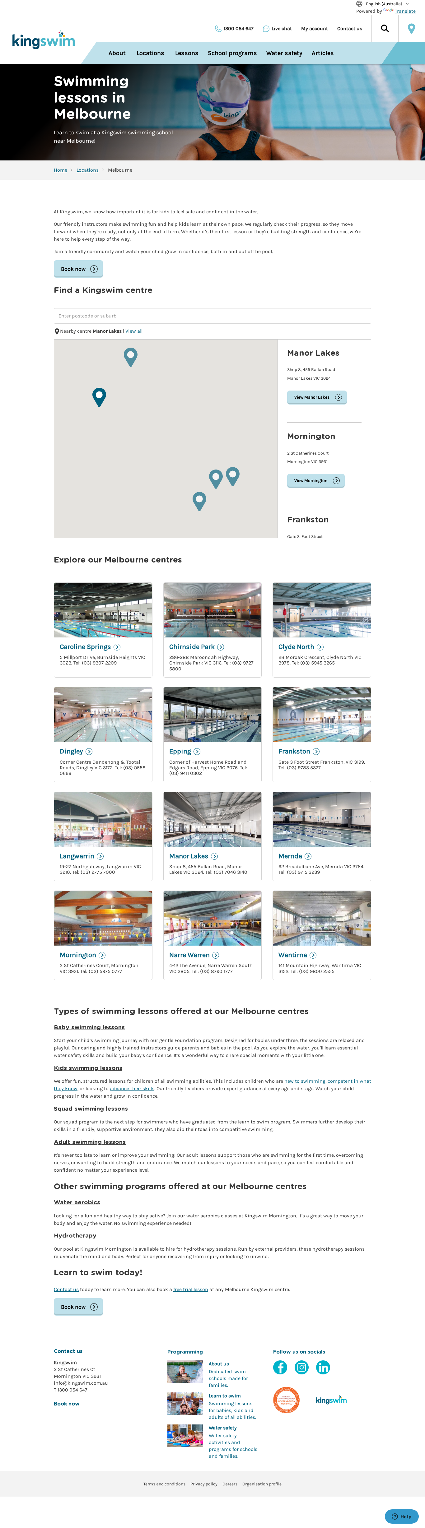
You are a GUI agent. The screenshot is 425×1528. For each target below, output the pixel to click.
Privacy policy (203, 1484)
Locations (88, 170)
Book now (73, 269)
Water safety (284, 53)
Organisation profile (262, 1484)
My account (314, 28)
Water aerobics (77, 1203)
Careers (229, 1484)
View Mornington (310, 480)
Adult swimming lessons (90, 1142)
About (117, 53)
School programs (232, 53)
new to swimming (304, 1081)
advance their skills (132, 1088)
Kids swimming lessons (88, 1068)
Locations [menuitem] (150, 53)
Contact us (349, 28)
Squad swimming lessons (91, 1109)
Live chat (282, 28)
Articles (323, 53)
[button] (384, 28)
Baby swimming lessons (89, 1027)
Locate (411, 28)
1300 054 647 (239, 28)
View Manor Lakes (311, 397)
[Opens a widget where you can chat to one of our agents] (402, 1517)
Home (60, 170)
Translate (405, 11)
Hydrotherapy (75, 1236)
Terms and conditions (164, 1484)
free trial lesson (190, 1289)
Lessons (186, 53)
